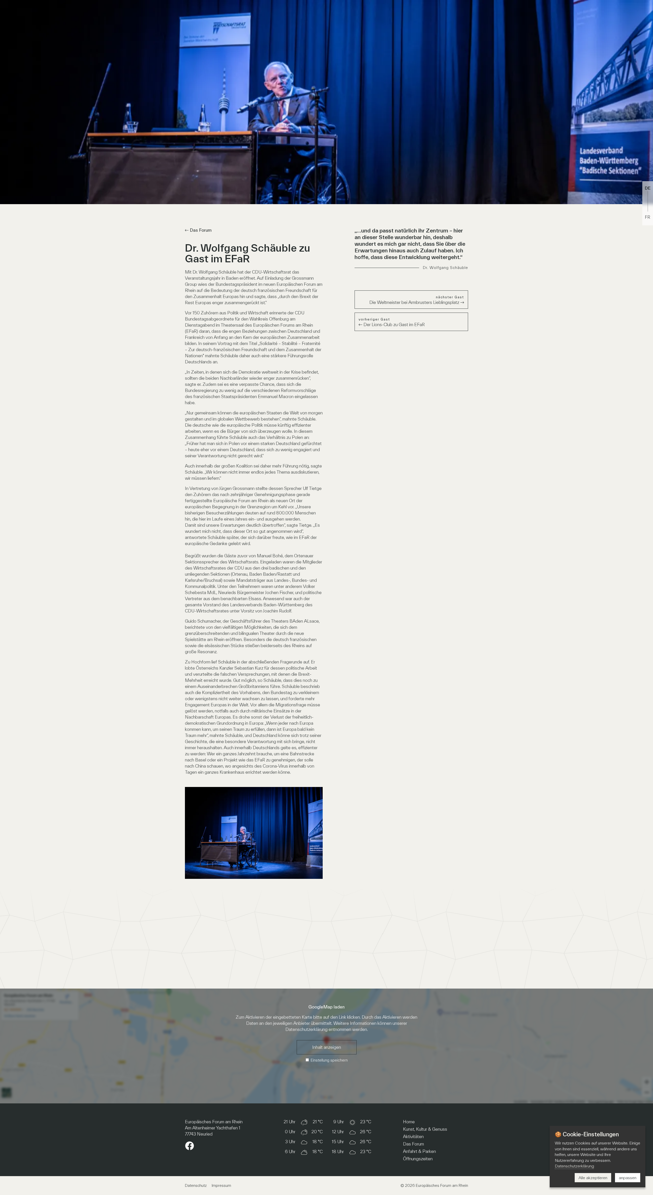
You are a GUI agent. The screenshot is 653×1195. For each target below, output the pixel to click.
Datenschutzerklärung (306, 1029)
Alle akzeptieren (593, 1177)
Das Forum (201, 230)
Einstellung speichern (329, 1060)
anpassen (627, 1177)
